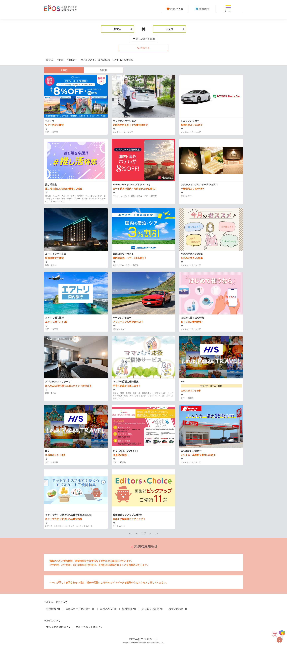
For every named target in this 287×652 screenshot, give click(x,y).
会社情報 (51, 608)
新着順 (64, 70)
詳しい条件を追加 (145, 38)
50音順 (103, 70)
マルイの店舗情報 (56, 627)
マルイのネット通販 (87, 627)
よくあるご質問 (151, 608)
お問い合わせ (176, 608)
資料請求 (127, 608)
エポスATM (106, 608)
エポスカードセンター (78, 608)
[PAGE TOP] (277, 634)
